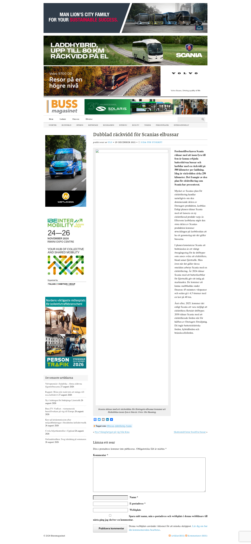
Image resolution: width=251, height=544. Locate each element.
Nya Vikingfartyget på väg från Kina (112, 431)
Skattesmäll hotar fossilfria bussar (190, 431)
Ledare (63, 119)
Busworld (66, 125)
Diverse (89, 119)
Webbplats (135, 510)
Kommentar (100, 455)
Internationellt (181, 125)
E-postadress (137, 503)
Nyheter (53, 125)
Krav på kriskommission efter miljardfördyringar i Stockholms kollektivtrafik (65, 421)
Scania (128, 425)
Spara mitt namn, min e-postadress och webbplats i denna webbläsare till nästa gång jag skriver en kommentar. (150, 518)
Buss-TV (135, 125)
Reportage (93, 125)
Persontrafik (162, 125)
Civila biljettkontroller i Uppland (59, 430)
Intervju (123, 125)
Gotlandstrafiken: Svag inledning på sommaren (65, 439)
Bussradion (108, 125)
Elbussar (110, 425)
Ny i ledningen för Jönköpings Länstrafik (62, 400)
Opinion (79, 125)
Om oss (75, 119)
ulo (110, 142)
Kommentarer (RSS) (197, 535)
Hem (51, 119)
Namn (134, 497)
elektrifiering (120, 425)
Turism (147, 125)
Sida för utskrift (151, 142)
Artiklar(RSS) (178, 535)
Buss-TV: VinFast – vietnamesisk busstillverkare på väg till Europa (60, 410)
